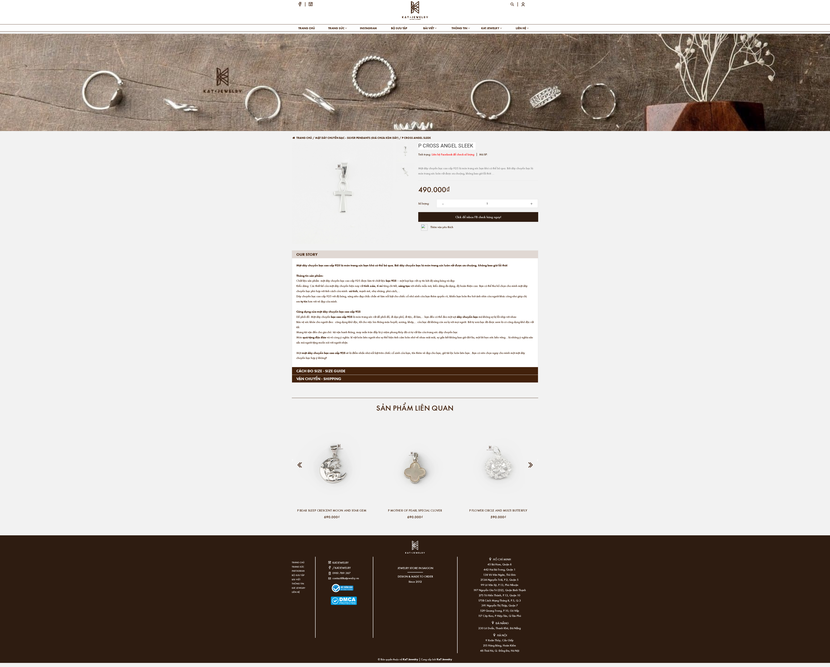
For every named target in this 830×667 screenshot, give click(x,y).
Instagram (368, 28)
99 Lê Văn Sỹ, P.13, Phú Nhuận (499, 584)
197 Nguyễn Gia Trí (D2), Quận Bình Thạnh (499, 590)
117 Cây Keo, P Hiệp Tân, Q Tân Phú (499, 615)
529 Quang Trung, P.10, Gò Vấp (499, 610)
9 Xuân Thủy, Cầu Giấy (499, 640)
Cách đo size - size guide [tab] (320, 371)
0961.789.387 (341, 573)
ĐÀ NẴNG (502, 623)
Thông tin (460, 28)
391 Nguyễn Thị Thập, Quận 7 (499, 605)
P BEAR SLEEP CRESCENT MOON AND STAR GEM (332, 510)
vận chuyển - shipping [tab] (318, 378)
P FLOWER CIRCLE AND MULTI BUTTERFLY (498, 510)
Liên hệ (521, 28)
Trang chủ (306, 28)
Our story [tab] (307, 254)
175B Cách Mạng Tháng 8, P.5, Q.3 (499, 600)
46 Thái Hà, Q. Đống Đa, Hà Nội (499, 650)
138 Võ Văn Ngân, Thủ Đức (499, 574)
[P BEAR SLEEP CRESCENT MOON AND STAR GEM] (332, 466)
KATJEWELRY (340, 562)
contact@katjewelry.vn (345, 578)
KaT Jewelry (444, 659)
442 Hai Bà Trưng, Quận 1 (500, 569)
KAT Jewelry (490, 28)
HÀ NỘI (502, 635)
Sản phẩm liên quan (414, 407)
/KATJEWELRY (341, 567)
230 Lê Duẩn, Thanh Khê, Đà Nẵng (499, 628)
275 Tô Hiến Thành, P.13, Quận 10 (499, 595)
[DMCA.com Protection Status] (337, 598)
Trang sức (336, 28)
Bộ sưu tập (399, 28)
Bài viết (429, 28)
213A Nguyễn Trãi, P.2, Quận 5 (499, 579)
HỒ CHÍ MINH (502, 559)
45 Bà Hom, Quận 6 (499, 564)
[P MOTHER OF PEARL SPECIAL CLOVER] (415, 466)
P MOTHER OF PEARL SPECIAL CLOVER (415, 510)
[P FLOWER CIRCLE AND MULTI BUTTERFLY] (498, 466)
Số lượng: (423, 203)
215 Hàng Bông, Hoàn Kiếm (499, 645)
